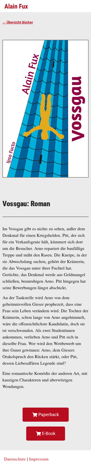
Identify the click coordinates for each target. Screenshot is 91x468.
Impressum (39, 459)
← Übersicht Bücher (17, 22)
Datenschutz (15, 459)
